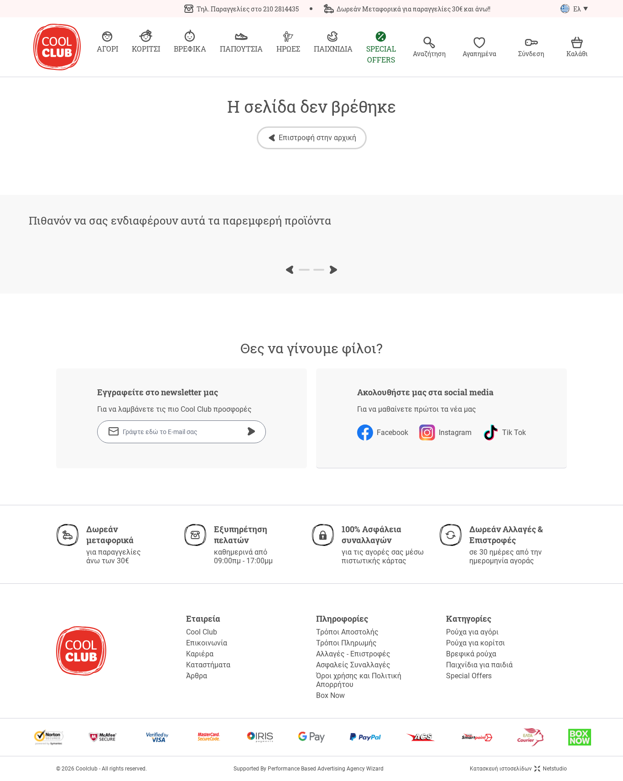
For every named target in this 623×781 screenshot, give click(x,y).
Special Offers (469, 675)
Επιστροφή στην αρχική (317, 137)
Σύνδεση (531, 53)
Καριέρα (199, 654)
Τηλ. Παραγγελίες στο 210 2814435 (248, 9)
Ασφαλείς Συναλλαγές (353, 664)
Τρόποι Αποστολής (347, 632)
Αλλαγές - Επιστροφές (353, 654)
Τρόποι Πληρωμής (346, 643)
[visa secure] (157, 737)
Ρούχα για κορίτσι (475, 643)
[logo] (57, 47)
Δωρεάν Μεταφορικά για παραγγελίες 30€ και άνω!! (413, 9)
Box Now (330, 695)
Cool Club (201, 632)
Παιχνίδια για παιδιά (479, 664)
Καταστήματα (208, 664)
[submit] (251, 431)
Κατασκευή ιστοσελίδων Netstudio (518, 768)
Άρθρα (196, 675)
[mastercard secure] (209, 737)
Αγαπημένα (479, 53)
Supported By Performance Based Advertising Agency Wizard (309, 768)
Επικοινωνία (206, 643)
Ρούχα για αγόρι (472, 632)
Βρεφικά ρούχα (471, 654)
